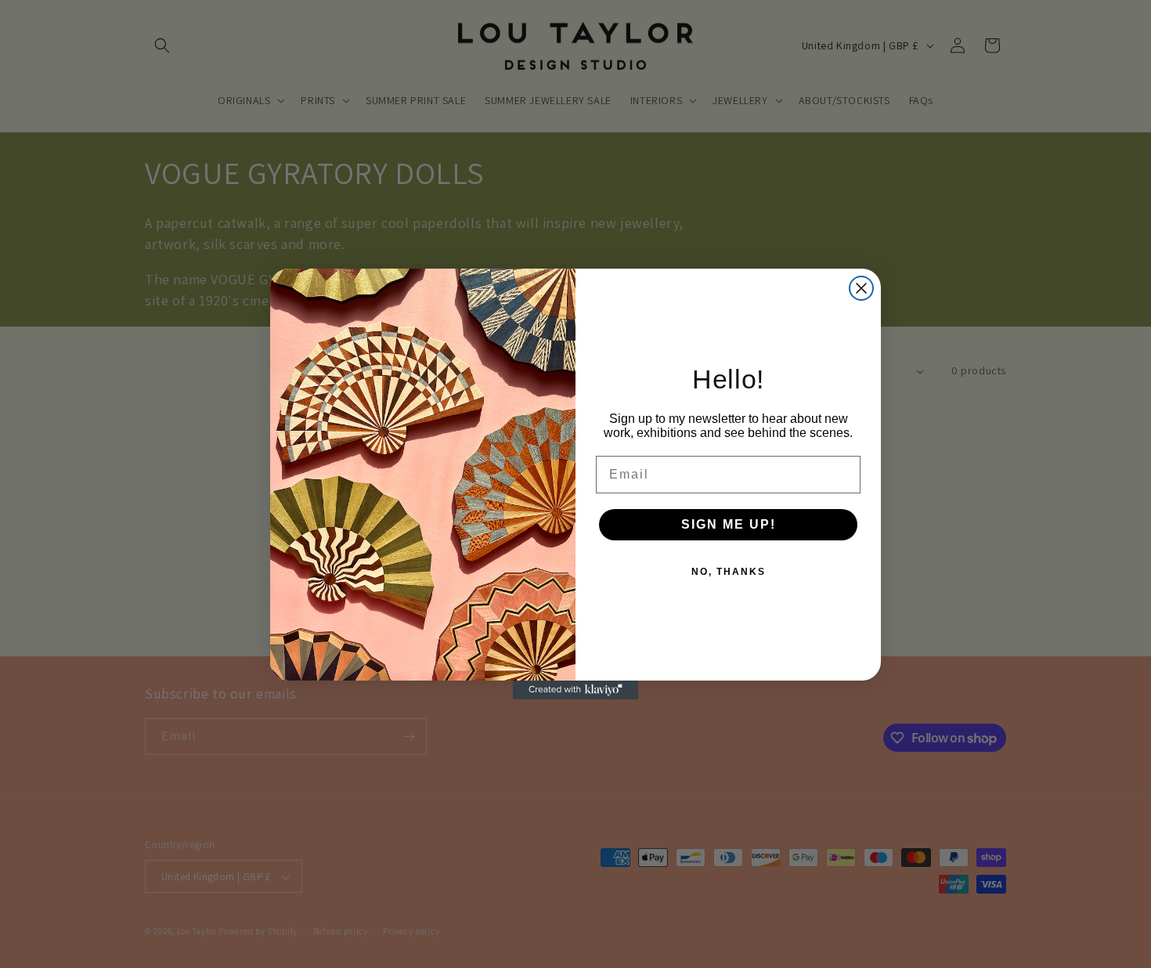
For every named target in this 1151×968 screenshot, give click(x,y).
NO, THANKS (728, 571)
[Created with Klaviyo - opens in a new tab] (575, 690)
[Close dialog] (861, 288)
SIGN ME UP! (728, 524)
